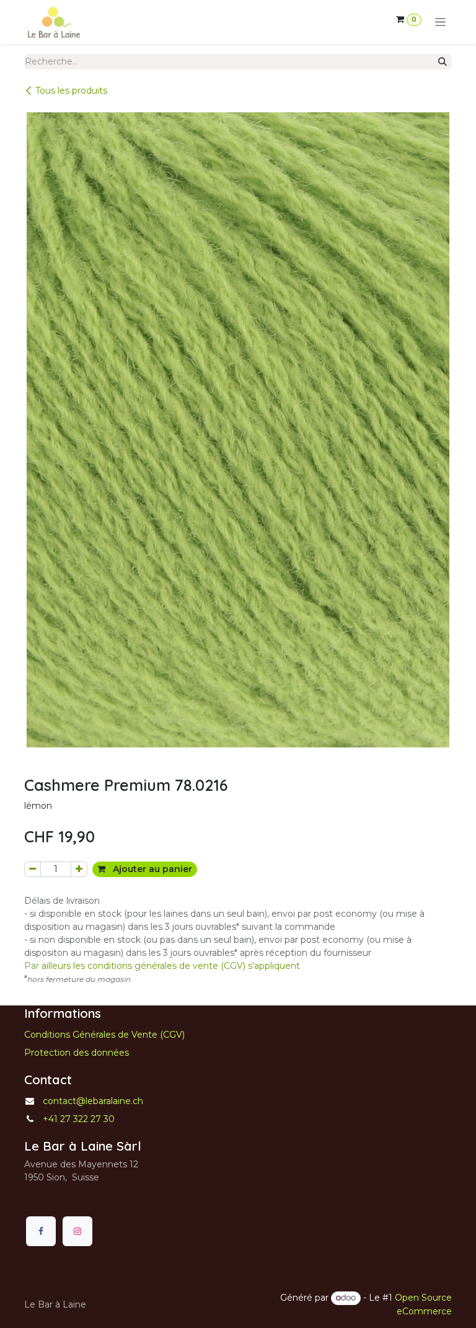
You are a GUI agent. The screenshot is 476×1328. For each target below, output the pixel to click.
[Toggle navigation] (440, 22)
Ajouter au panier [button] (151, 869)
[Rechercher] (442, 61)
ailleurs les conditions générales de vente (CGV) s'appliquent (162, 965)
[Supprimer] (32, 869)
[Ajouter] (79, 869)
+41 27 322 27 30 (79, 1119)
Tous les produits (71, 90)
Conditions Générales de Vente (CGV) (104, 1034)
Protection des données (76, 1052)
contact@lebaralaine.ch (93, 1101)
